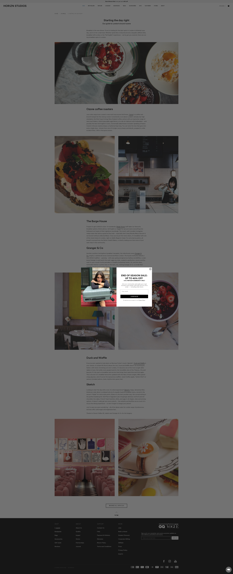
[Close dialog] (150, 269)
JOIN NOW (134, 296)
